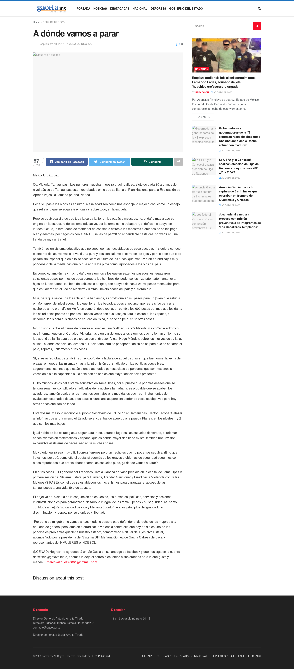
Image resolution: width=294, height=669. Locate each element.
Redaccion (202, 92)
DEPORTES (158, 8)
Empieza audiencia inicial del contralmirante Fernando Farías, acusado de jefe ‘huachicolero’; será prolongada (224, 82)
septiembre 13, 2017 (52, 44)
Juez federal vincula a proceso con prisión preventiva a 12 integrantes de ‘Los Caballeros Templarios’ (240, 220)
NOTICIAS (100, 8)
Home (36, 22)
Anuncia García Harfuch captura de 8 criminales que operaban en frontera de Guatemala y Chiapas (238, 193)
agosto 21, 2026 (222, 92)
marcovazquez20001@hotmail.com (72, 562)
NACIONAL (140, 8)
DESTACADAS (119, 8)
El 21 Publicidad (101, 656)
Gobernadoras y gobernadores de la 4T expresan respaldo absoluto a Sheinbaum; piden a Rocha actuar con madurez (239, 136)
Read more (203, 116)
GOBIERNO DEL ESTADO (186, 8)
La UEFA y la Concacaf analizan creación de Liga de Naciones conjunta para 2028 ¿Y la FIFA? (239, 165)
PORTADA (83, 8)
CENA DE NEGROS (54, 22)
